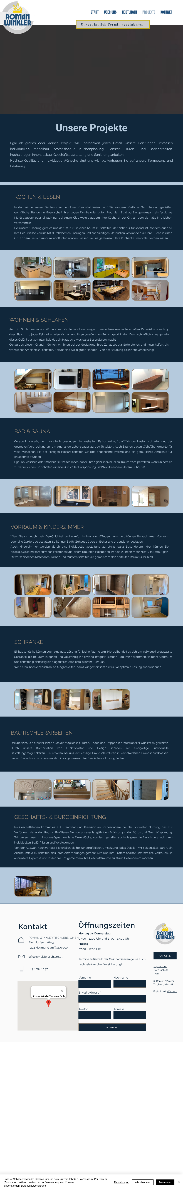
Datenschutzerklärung (33, 1185)
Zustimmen (165, 1182)
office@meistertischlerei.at (45, 956)
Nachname (120, 977)
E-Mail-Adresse (89, 992)
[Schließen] (179, 1182)
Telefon (83, 1009)
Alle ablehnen (142, 1182)
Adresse (118, 1009)
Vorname (85, 977)
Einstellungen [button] (121, 1182)
